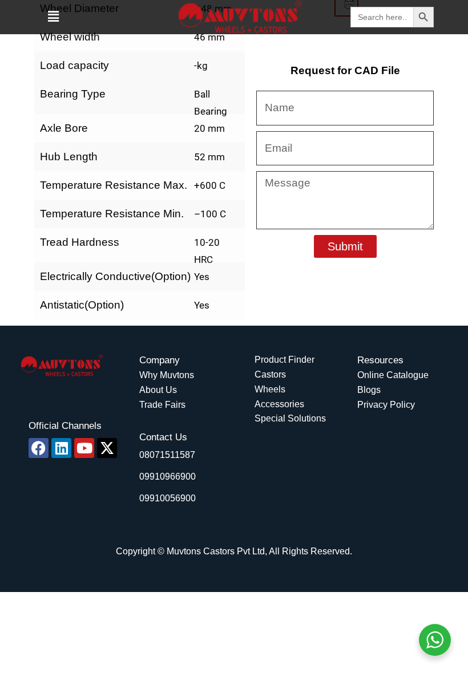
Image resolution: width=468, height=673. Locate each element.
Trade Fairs (162, 405)
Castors (270, 374)
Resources (380, 360)
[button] (53, 16)
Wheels (270, 389)
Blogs (369, 390)
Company (159, 360)
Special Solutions (290, 418)
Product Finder (284, 359)
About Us (158, 390)
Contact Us (163, 437)
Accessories (279, 404)
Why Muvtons (166, 375)
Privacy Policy (386, 405)
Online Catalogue (393, 375)
